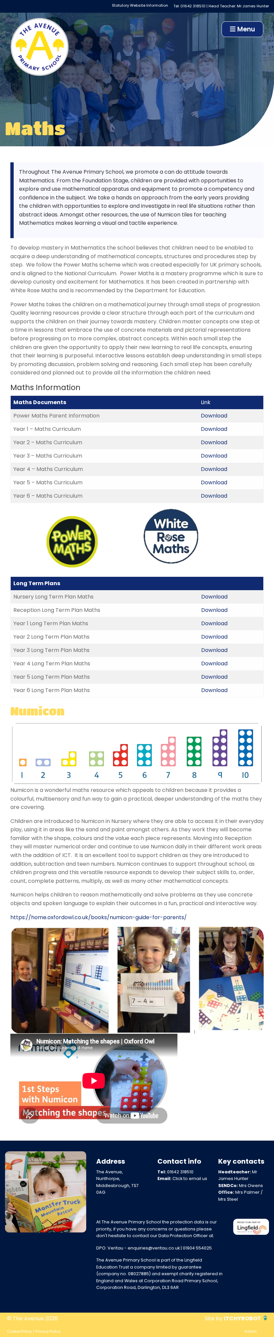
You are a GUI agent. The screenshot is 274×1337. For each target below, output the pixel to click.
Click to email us (189, 1178)
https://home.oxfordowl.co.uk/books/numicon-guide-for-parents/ (98, 917)
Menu (245, 29)
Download (214, 416)
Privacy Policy (47, 1331)
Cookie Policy (19, 1331)
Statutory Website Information (140, 5)
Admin (251, 1331)
